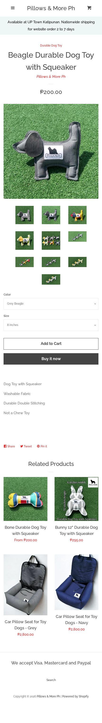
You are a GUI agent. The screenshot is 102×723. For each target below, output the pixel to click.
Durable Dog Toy (51, 45)
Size (6, 316)
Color (7, 294)
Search (51, 680)
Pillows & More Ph (51, 8)
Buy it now (51, 359)
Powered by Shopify (75, 696)
